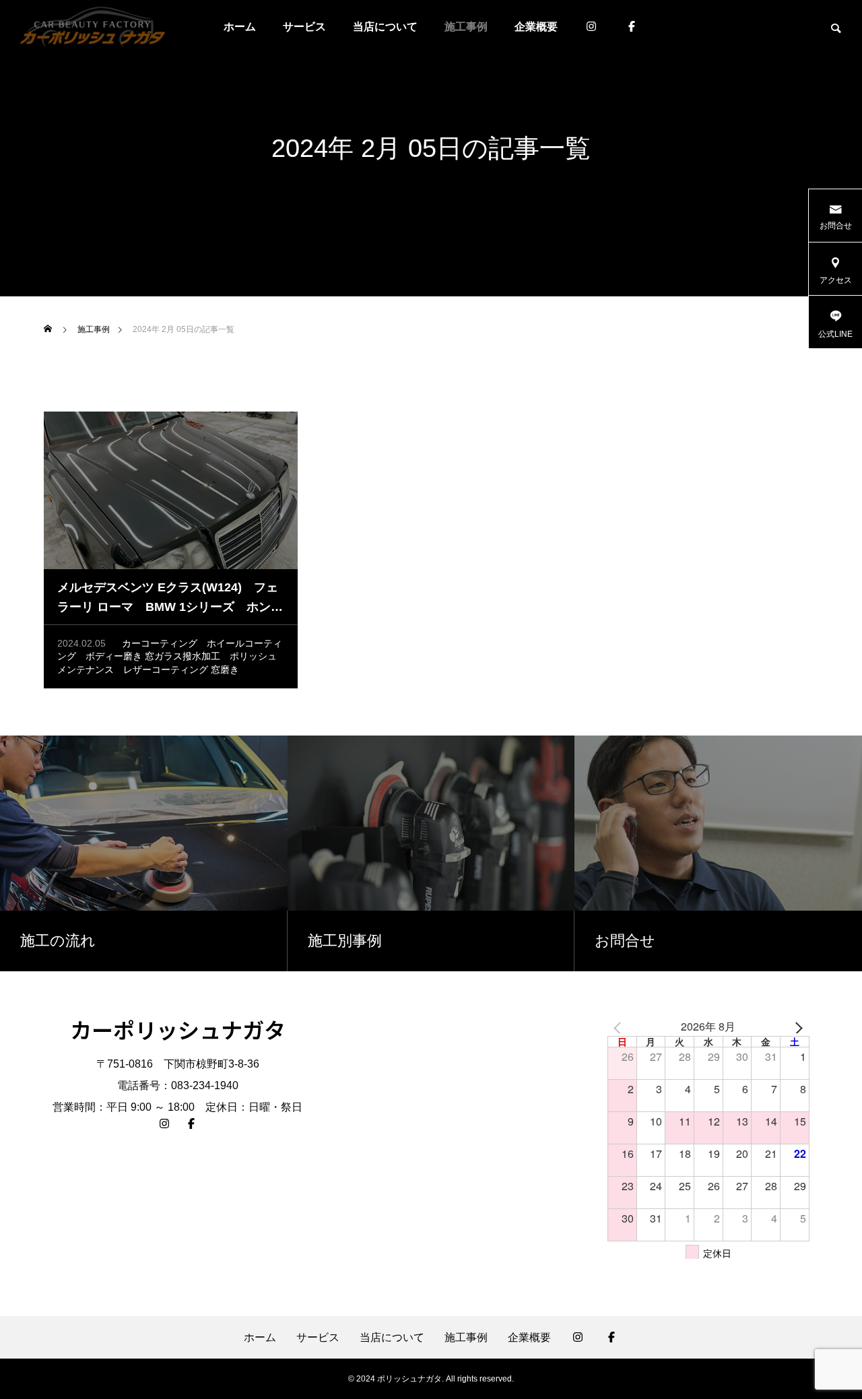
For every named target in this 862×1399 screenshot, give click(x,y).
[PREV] (620, 1027)
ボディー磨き (114, 656)
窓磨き (225, 669)
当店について (385, 26)
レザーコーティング (165, 669)
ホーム (240, 26)
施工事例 (466, 26)
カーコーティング (159, 643)
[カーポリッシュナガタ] (92, 27)
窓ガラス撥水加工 (182, 656)
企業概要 (536, 26)
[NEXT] (796, 1027)
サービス (304, 26)
